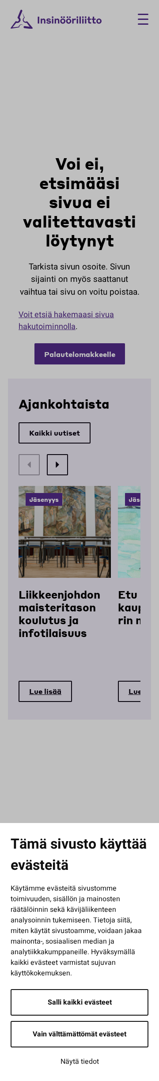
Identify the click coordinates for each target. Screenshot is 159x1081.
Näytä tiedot (80, 1061)
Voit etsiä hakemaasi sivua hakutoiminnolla (66, 321)
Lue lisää (45, 691)
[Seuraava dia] (57, 464)
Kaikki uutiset (54, 432)
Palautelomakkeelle (79, 354)
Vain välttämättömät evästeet (79, 1034)
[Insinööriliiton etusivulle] (56, 19)
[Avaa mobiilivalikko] (139, 19)
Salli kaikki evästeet (80, 1002)
